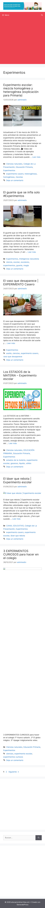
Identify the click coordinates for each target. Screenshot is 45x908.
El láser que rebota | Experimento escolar (17, 480)
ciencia (9, 262)
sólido (28, 463)
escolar (16, 262)
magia (26, 265)
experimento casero (15, 174)
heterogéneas (31, 174)
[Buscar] (38, 837)
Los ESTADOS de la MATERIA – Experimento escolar (20, 375)
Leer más (36, 157)
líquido (22, 463)
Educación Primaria (24, 167)
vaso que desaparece (12, 356)
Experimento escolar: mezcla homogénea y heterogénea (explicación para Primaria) (21, 90)
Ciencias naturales (14, 164)
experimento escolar (23, 754)
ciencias (16, 353)
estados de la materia (15, 460)
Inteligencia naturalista (29, 259)
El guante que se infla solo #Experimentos (21, 194)
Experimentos (9, 170)
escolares (25, 262)
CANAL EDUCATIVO (15, 526)
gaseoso (14, 463)
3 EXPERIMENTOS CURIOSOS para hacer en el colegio (21, 554)
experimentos (9, 265)
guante (19, 265)
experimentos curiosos (13, 757)
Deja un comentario (14, 180)
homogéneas (9, 177)
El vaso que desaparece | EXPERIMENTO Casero (20, 282)
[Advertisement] (22, 41)
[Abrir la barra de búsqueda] (42, 15)
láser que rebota (18, 536)
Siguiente (14, 772)
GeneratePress (22, 905)
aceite (9, 353)
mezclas (19, 177)
